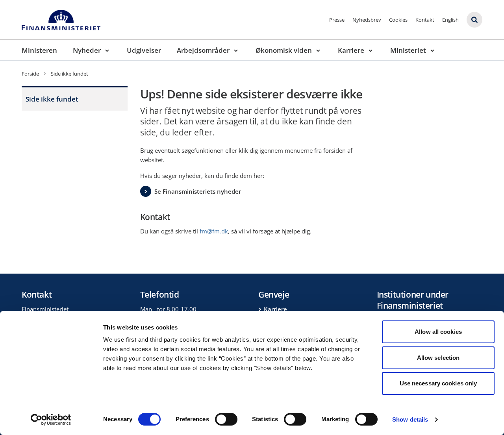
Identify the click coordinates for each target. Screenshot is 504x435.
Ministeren (39, 50)
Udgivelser (144, 50)
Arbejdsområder (203, 50)
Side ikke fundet (52, 99)
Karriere (351, 50)
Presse (337, 19)
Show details (410, 419)
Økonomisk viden (284, 50)
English (450, 19)
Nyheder (87, 50)
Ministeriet (408, 50)
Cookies (398, 19)
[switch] (226, 419)
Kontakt (424, 19)
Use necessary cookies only (438, 383)
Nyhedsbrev (366, 19)
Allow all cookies (438, 331)
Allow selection (438, 357)
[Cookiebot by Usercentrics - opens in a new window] (51, 420)
